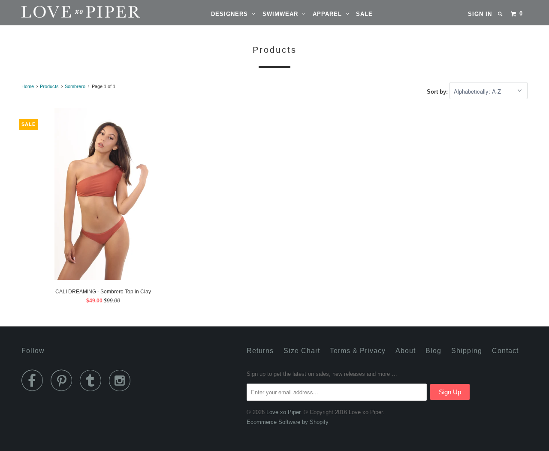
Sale (364, 14)
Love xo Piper (283, 412)
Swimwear (282, 14)
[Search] (501, 14)
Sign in (480, 14)
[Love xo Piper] (65, 11)
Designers (231, 14)
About (405, 350)
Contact (505, 350)
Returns (260, 350)
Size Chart (302, 350)
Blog (433, 350)
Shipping (466, 350)
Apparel (329, 14)
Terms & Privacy (358, 350)
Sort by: (438, 91)
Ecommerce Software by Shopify (288, 422)
